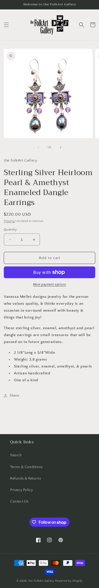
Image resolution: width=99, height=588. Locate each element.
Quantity (10, 229)
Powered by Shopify (69, 580)
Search (16, 455)
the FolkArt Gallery (41, 580)
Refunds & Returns (25, 478)
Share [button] (14, 396)
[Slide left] (38, 147)
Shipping (9, 221)
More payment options (49, 284)
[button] (6, 24)
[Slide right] (60, 147)
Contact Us (19, 501)
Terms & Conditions (26, 467)
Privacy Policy (21, 490)
